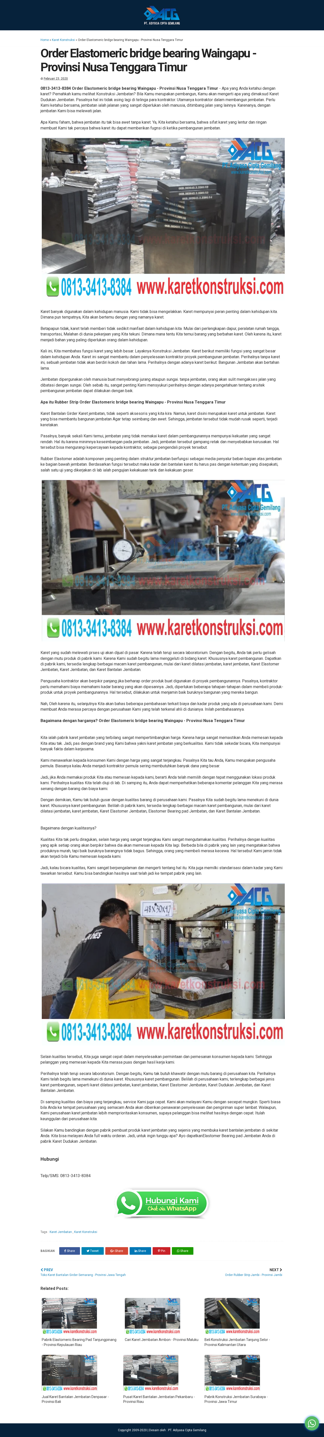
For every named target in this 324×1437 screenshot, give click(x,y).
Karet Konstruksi (63, 40)
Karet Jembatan (61, 1232)
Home (44, 40)
